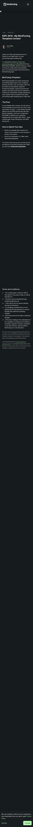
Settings (4, 823)
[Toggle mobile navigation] (28, 4)
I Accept (27, 823)
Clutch (13, 109)
